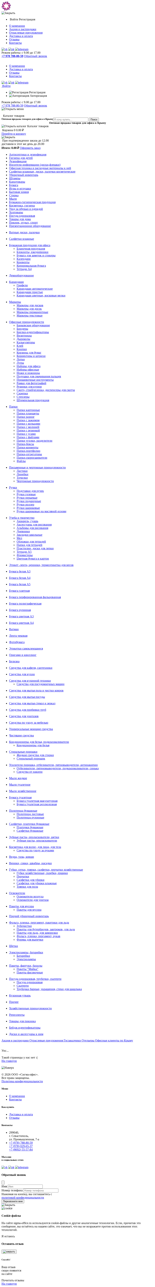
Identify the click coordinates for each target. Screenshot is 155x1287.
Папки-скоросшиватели (32, 457)
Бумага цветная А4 (21, 622)
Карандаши (16, 281)
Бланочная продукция (31, 248)
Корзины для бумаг (29, 352)
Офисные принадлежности (26, 322)
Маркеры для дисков (30, 305)
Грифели (22, 285)
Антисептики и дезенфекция (27, 154)
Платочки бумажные (30, 827)
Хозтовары (16, 212)
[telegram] (21, 49)
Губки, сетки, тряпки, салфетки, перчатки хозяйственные (46, 869)
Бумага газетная (19, 590)
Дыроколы (23, 339)
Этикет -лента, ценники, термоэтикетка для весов (41, 565)
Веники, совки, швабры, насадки (30, 863)
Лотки (21, 359)
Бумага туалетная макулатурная (37, 800)
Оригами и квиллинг (22, 655)
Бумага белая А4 (19, 577)
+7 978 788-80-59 (12, 105)
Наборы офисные (28, 369)
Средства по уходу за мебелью (28, 722)
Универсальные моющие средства (31, 729)
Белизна (14, 661)
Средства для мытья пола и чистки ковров (36, 690)
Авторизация (38, 95)
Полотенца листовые (30, 814)
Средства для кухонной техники (30, 680)
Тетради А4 (24, 269)
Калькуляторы (26, 342)
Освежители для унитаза (33, 899)
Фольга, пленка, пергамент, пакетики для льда (39, 922)
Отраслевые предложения (26, 32)
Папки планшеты (28, 413)
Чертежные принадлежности (35, 481)
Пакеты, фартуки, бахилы (25, 965)
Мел (19, 538)
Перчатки (23, 876)
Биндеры (22, 328)
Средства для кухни (22, 674)
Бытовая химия (19, 192)
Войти (14, 19)
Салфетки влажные (21, 238)
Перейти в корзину (14, 133)
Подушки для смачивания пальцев (39, 376)
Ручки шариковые (28, 508)
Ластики (22, 470)
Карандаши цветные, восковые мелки (41, 295)
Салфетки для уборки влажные (37, 883)
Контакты (15, 42)
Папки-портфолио (28, 450)
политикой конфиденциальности (23, 1197)
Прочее (14, 1002)
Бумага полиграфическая (25, 603)
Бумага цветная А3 (21, 616)
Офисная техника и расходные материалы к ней (40, 168)
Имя (4, 1186)
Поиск (94, 119)
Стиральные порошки (23, 751)
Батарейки (23, 955)
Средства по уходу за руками (35, 850)
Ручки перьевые (27, 497)
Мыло (13, 198)
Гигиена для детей (21, 158)
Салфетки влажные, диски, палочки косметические (42, 171)
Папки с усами (26, 433)
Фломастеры (25, 555)
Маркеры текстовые (30, 315)
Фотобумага (17, 642)
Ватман (14, 629)
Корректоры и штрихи (31, 356)
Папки (13, 406)
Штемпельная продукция (33, 400)
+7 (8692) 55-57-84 (21, 1149)
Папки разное (25, 416)
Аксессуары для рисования (34, 524)
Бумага (13, 185)
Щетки (13, 946)
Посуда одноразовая (22, 215)
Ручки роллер (25, 504)
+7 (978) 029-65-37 (21, 1146)
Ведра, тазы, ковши (21, 856)
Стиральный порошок (31, 758)
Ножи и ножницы (28, 373)
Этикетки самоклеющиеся (26, 648)
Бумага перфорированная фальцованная (35, 597)
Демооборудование (21, 275)
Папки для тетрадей (29, 545)
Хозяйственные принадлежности (30, 1008)
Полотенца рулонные (30, 817)
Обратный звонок (35, 56)
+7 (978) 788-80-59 (21, 1142)
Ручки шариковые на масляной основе (41, 511)
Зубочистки (24, 926)
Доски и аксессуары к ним (26, 1034)
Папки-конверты (27, 447)
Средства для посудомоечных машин (40, 684)
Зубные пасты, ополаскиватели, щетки (34, 837)
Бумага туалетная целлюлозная (37, 804)
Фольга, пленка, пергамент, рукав (38, 936)
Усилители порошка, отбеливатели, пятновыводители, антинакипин (53, 765)
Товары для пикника (22, 1021)
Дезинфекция (17, 161)
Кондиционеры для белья (33, 745)
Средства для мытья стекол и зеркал (32, 703)
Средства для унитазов (24, 716)
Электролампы (26, 959)
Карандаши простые (30, 292)
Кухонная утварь (20, 995)
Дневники (23, 531)
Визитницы (24, 335)
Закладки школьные (29, 534)
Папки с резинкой (28, 430)
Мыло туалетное (19, 784)
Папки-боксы (25, 444)
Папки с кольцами (28, 423)
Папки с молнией (28, 427)
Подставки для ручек (30, 490)
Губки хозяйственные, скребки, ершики (42, 873)
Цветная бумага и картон (33, 558)
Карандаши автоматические (35, 288)
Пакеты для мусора (21, 906)
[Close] (3, 1183)
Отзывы (14, 39)
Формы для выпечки (30, 939)
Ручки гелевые (26, 494)
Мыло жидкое (18, 778)
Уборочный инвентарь (23, 175)
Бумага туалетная (20, 797)
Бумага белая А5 (19, 584)
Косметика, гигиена (22, 205)
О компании (17, 25)
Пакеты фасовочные (30, 972)
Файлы (21, 461)
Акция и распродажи (22, 29)
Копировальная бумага (31, 265)
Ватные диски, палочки (24, 232)
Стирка (14, 195)
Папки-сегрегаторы (29, 454)
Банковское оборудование (33, 325)
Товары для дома (20, 219)
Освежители (17, 893)
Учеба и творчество (21, 517)
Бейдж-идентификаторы (24, 1027)
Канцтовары (17, 181)
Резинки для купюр (29, 386)
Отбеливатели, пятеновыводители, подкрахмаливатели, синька (58, 768)
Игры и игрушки (20, 188)
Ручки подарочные (29, 501)
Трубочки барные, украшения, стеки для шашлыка (49, 989)
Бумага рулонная (20, 610)
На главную (9, 1060)
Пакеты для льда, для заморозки (37, 932)
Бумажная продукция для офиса (29, 245)
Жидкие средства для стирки (35, 755)
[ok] (11, 49)
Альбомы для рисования (32, 528)
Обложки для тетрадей (31, 541)
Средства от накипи (30, 771)
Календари (24, 258)
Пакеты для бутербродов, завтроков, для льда (46, 929)
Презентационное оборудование (30, 226)
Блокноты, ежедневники (32, 252)
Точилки (22, 477)
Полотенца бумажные (23, 810)
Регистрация (27, 19)
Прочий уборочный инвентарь (29, 916)
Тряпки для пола (27, 886)
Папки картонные (28, 410)
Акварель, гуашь (27, 521)
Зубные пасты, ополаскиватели (37, 840)
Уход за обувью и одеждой (26, 209)
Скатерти (23, 985)
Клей (20, 345)
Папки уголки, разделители (34, 440)
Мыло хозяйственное (22, 791)
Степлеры (23, 396)
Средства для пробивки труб (27, 709)
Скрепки (22, 393)
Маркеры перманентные (32, 312)
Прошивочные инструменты (35, 379)
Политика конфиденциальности (22, 1081)
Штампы (14, 178)
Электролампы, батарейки (26, 952)
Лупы (20, 362)
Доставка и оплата (21, 36)
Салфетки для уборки (30, 879)
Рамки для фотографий (31, 383)
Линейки (22, 474)
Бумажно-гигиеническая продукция (32, 202)
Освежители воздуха (30, 896)
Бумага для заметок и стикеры (36, 255)
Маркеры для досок (29, 308)
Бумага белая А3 (19, 571)
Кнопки (22, 349)
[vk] (5, 49)
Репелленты (17, 1014)
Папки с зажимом (28, 420)
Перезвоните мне (13, 1201)
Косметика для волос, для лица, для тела (35, 847)
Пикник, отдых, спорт (23, 222)
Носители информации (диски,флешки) (34, 164)
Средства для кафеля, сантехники (30, 667)
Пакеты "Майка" (27, 969)
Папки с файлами (28, 437)
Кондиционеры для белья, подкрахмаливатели (39, 741)
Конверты (23, 262)
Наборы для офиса (28, 366)
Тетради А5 (24, 551)
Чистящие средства (21, 735)
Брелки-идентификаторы (33, 332)
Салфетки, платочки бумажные (29, 823)
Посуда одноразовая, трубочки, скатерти (35, 978)
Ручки (13, 487)
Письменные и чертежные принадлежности (37, 467)
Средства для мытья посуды (27, 696)
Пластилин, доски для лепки (35, 548)
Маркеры (15, 302)
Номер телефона (12, 1190)
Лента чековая (18, 635)
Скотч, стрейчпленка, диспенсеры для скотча (46, 390)
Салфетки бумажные (30, 830)
